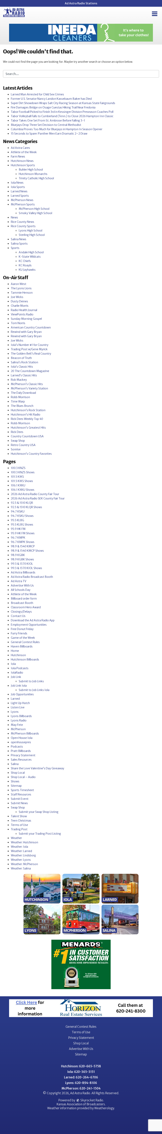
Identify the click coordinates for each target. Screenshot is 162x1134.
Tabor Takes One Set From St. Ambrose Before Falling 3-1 (48, 120)
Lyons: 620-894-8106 (81, 1083)
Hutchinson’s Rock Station (28, 410)
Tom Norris (18, 323)
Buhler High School (31, 169)
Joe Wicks (17, 297)
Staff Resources (21, 794)
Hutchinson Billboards (25, 659)
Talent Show (19, 816)
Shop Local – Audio (23, 777)
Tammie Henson (22, 292)
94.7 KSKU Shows (22, 516)
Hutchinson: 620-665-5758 (81, 1066)
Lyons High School (30, 230)
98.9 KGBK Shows (22, 559)
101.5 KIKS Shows (22, 481)
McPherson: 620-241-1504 (81, 1088)
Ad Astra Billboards (23, 572)
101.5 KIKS (17, 476)
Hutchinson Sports (23, 165)
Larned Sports (20, 195)
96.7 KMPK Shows (22, 542)
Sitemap (16, 786)
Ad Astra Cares (20, 148)
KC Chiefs (25, 261)
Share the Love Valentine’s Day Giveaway (37, 768)
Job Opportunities (22, 694)
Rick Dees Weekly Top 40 (27, 419)
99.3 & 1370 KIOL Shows (26, 568)
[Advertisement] (81, 33)
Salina (15, 764)
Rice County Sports (23, 226)
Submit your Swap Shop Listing (38, 812)
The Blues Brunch (22, 406)
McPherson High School (34, 209)
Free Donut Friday (22, 629)
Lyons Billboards (21, 716)
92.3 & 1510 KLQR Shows (26, 507)
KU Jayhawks (27, 269)
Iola (13, 664)
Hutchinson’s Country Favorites (31, 453)
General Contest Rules (25, 642)
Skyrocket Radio (91, 1100)
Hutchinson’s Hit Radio (25, 414)
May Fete (17, 725)
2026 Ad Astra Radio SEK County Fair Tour (38, 498)
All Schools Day (20, 590)
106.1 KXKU (18, 485)
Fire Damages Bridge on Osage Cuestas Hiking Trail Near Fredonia (53, 107)
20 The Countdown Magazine (30, 371)
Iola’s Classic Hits (22, 366)
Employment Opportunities (29, 624)
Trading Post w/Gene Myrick (29, 349)
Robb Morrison (20, 397)
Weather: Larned (21, 851)
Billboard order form (24, 598)
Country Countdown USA (27, 436)
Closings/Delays (21, 611)
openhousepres (21, 742)
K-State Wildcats (30, 256)
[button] (154, 14)
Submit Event (19, 799)
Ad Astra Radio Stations (81, 3)
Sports (15, 248)
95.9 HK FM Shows (23, 533)
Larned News (19, 191)
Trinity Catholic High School (36, 178)
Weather (16, 838)
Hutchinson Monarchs (33, 174)
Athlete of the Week (24, 152)
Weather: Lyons (21, 860)
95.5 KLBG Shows (22, 524)
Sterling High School (32, 235)
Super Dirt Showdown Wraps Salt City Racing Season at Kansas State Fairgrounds (63, 103)
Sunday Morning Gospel (26, 319)
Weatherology (104, 1108)
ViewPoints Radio (22, 314)
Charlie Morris (19, 305)
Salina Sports (19, 243)
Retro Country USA (23, 445)
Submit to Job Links (31, 681)
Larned (15, 698)
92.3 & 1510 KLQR (22, 503)
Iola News (17, 182)
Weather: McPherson (24, 864)
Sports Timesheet (22, 790)
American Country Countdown (31, 327)
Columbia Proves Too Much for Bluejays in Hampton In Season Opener (56, 129)
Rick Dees (17, 432)
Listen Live (17, 707)
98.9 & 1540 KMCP (23, 546)
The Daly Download (23, 393)
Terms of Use (19, 825)
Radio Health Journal (24, 310)
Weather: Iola (19, 846)
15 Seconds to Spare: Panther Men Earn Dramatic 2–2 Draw (49, 133)
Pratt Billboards (21, 751)
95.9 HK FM (18, 529)
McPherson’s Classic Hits (27, 384)
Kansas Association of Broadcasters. (81, 1104)
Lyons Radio (18, 720)
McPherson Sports (23, 204)
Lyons (15, 712)
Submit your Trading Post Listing (40, 833)
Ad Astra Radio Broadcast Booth (32, 577)
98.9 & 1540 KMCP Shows (27, 550)
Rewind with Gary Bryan (26, 332)
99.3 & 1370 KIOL (22, 564)
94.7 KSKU (17, 511)
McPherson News (22, 200)
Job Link (16, 677)
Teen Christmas (21, 820)
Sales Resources (21, 759)
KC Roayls (25, 265)
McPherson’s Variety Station (29, 388)
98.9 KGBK (18, 555)
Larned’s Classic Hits (24, 375)
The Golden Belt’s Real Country (31, 353)
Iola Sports (18, 187)
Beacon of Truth (21, 358)
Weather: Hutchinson (24, 842)
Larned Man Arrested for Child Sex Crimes (37, 94)
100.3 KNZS (18, 468)
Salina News (18, 239)
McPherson (18, 729)
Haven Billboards (22, 646)
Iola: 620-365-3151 (81, 1072)
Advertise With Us (22, 585)
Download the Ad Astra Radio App (33, 620)
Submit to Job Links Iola (34, 690)
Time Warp (18, 401)
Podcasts (17, 746)
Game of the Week (23, 638)
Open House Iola (21, 738)
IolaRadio (17, 672)
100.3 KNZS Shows (23, 472)
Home (15, 651)
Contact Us (18, 616)
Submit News (19, 803)
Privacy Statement (23, 755)
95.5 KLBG (17, 520)
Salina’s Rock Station (24, 362)
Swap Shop (18, 440)
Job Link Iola (19, 685)
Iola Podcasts (19, 668)
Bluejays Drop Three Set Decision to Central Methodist (46, 125)
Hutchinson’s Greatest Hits (28, 427)
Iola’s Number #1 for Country (29, 345)
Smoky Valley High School (35, 213)
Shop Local (18, 772)
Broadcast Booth (22, 603)
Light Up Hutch (20, 703)
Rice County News (22, 222)
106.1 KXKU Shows (22, 490)
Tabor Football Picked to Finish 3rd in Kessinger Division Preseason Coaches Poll (62, 112)
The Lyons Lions (21, 288)
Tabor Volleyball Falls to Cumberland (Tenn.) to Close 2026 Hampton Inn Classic (62, 116)
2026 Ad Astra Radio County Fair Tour (35, 494)
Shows (15, 781)
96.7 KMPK (18, 537)
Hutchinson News (22, 161)
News (14, 217)
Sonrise (16, 449)
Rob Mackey (19, 379)
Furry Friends (19, 633)
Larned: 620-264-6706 (81, 1077)
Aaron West (18, 284)
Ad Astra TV (18, 581)
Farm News (18, 156)
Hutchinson (18, 655)
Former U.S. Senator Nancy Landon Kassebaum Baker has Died (51, 99)
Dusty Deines (19, 301)
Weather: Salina (21, 868)
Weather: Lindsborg (23, 855)
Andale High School (31, 252)
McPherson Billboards (25, 733)
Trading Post (19, 829)
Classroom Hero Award (26, 607)
